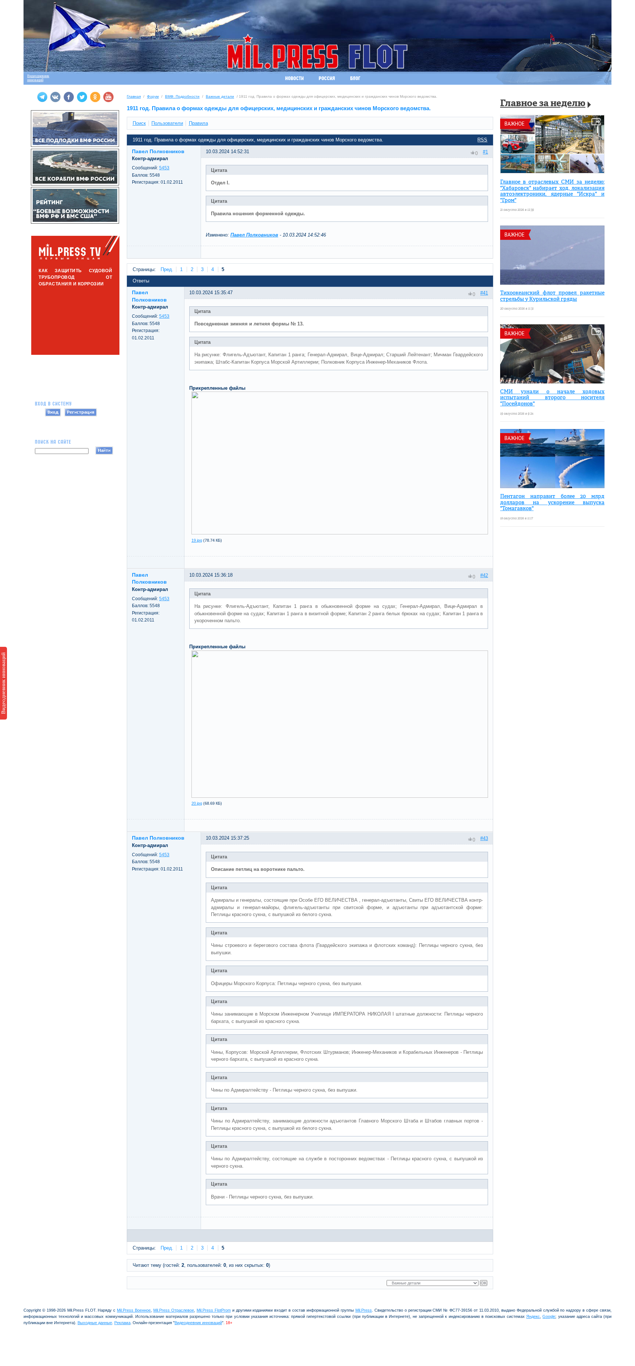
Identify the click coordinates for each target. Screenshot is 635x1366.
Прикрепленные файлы (217, 388)
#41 (484, 293)
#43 (484, 838)
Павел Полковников (254, 235)
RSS (482, 140)
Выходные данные (95, 1322)
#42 (484, 575)
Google (548, 1316)
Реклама (122, 1322)
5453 (164, 167)
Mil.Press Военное (134, 1310)
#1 (485, 152)
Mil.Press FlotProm (214, 1310)
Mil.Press (363, 1310)
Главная (134, 96)
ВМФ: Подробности (182, 96)
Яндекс (533, 1316)
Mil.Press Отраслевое (173, 1310)
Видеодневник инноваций (3, 683)
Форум (153, 96)
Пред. (167, 269)
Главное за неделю (542, 103)
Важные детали (220, 96)
